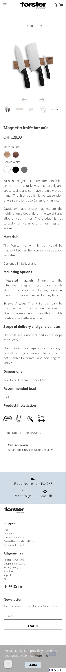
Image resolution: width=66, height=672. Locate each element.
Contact (8, 533)
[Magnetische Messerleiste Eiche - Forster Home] (33, 65)
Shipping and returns (14, 563)
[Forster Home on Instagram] (15, 587)
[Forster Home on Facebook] (6, 587)
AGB (6, 579)
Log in (33, 626)
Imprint (7, 575)
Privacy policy (11, 567)
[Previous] (24, 99)
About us (8, 571)
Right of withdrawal (14, 545)
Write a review (43, 450)
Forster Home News (14, 559)
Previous (28, 26)
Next (40, 26)
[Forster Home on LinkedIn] (20, 587)
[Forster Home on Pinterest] (11, 587)
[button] (57, 670)
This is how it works (14, 537)
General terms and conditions (19, 541)
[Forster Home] (33, 5)
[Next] (42, 99)
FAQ (6, 529)
